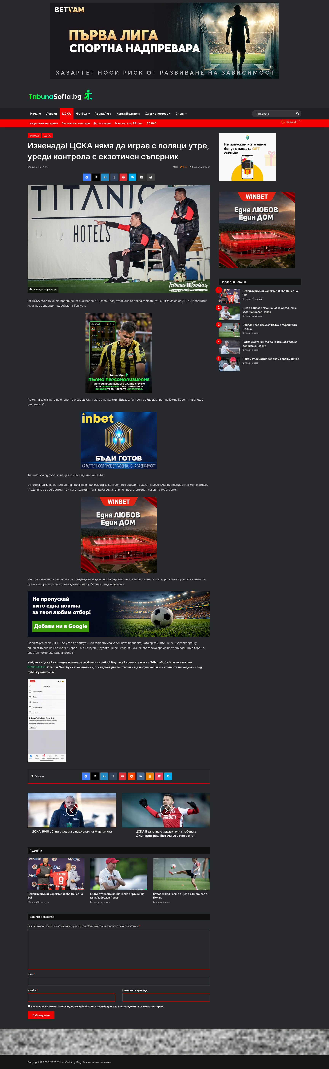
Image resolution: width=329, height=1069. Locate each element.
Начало (35, 113)
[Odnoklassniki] (150, 776)
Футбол (81, 113)
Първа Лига (102, 113)
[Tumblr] (114, 177)
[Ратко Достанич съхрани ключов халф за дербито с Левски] (229, 347)
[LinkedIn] (105, 177)
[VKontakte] (141, 776)
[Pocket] (159, 776)
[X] (96, 177)
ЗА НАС (152, 123)
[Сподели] (141, 177)
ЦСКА (66, 113)
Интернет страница (134, 990)
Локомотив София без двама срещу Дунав (271, 358)
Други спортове (156, 113)
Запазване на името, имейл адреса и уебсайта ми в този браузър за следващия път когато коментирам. (97, 1006)
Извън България (128, 113)
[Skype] (132, 177)
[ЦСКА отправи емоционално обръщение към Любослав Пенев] (118, 874)
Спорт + (181, 113)
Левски (51, 113)
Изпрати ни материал (44, 123)
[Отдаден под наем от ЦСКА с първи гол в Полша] (181, 874)
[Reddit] (131, 776)
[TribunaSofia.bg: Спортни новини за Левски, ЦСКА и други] (61, 95)
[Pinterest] (123, 177)
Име (31, 974)
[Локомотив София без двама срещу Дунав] (229, 364)
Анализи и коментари (75, 123)
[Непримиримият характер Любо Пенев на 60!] (56, 874)
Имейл (33, 990)
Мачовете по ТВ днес (129, 123)
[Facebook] (87, 177)
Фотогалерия (102, 123)
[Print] (151, 177)
